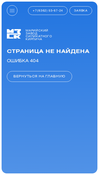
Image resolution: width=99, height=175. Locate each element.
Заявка (81, 10)
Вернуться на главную (39, 76)
